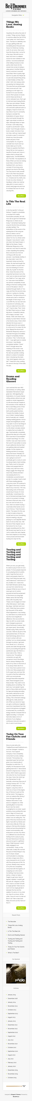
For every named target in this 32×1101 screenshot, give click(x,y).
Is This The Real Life (15, 202)
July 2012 (10, 1040)
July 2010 (10, 1059)
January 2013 (12, 1021)
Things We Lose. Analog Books (14, 24)
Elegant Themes (16, 1094)
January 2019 (12, 994)
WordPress (16, 1096)
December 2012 (12, 1025)
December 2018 (12, 998)
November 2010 (13, 1043)
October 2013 (12, 1010)
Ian (14, 30)
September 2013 (13, 1013)
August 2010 (11, 1055)
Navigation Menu (17, 15)
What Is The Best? (13, 952)
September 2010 (13, 1051)
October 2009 (12, 1077)
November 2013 (12, 1006)
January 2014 (12, 1002)
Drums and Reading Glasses (12, 379)
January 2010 (12, 1066)
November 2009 (13, 1074)
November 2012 (12, 1028)
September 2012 (13, 1032)
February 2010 (12, 1062)
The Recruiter (12, 921)
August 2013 (11, 1017)
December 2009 (13, 1070)
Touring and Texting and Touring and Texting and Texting (13, 554)
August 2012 (11, 1036)
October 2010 (12, 1047)
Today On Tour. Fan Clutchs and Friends (16, 736)
